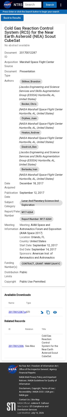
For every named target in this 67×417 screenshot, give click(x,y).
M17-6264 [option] (27, 212)
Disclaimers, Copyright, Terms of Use (36, 388)
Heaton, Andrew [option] (30, 132)
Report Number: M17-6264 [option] (36, 219)
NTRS (18, 5)
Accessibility (25, 392)
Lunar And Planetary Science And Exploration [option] (40, 203)
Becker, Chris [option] (29, 104)
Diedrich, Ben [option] (29, 147)
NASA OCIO (38, 392)
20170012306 (16, 346)
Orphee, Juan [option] (29, 118)
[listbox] (41, 89)
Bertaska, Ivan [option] (29, 169)
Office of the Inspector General (33, 369)
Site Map (35, 399)
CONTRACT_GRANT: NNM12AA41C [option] (41, 263)
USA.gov (49, 392)
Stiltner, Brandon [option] (31, 81)
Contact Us (24, 399)
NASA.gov (23, 395)
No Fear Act (24, 366)
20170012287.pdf (18, 312)
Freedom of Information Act (45, 366)
